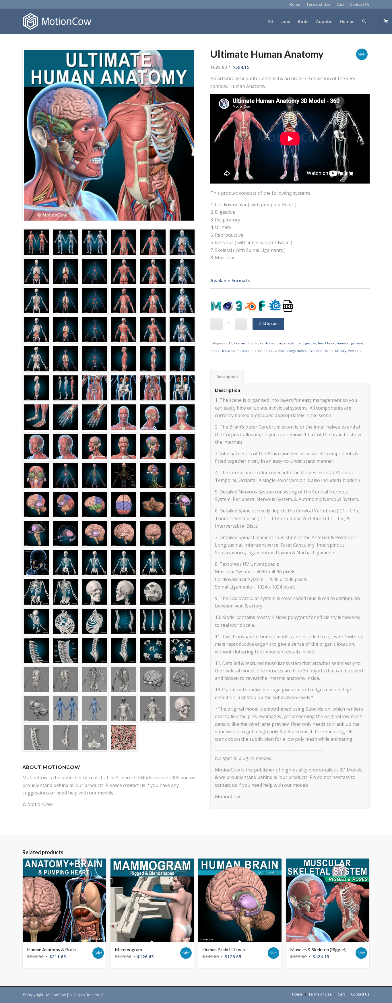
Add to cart (268, 323)
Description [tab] (227, 376)
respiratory (286, 350)
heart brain (326, 343)
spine (329, 350)
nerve (257, 350)
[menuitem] (294, 4)
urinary (340, 350)
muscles (228, 350)
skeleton (316, 350)
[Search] (364, 21)
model (215, 350)
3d (256, 343)
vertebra (355, 350)
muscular (243, 350)
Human (239, 343)
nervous (269, 350)
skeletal (302, 350)
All (230, 343)
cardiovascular (271, 343)
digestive (309, 343)
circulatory (292, 343)
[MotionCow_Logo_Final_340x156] (57, 21)
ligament (356, 343)
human (342, 343)
